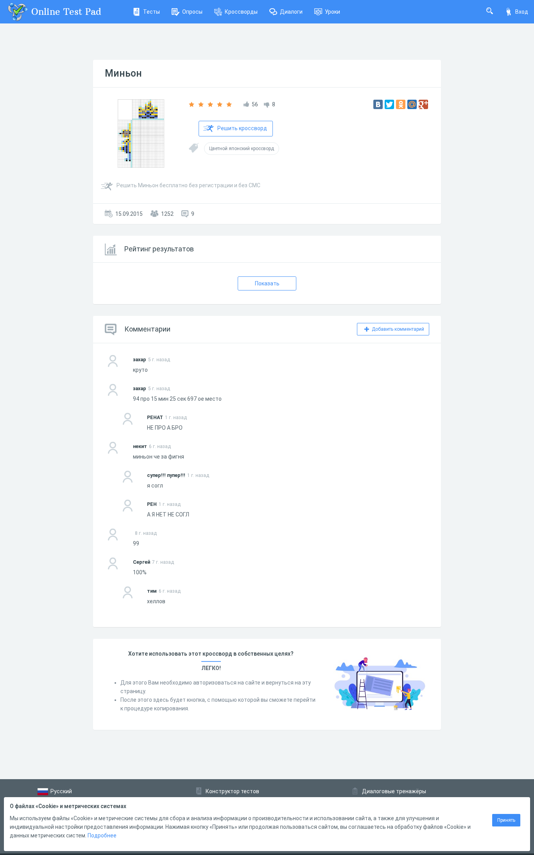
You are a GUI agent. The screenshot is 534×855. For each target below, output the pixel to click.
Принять (506, 820)
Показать (267, 283)
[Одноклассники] (400, 104)
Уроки (332, 12)
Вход (521, 12)
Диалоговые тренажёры (394, 791)
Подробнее (102, 835)
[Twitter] (389, 104)
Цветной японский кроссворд (241, 148)
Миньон (123, 73)
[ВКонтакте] (378, 104)
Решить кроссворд (242, 128)
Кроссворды (241, 12)
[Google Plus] (423, 104)
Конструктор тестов (232, 791)
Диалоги (291, 12)
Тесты (151, 12)
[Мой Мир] (412, 104)
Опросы (192, 12)
